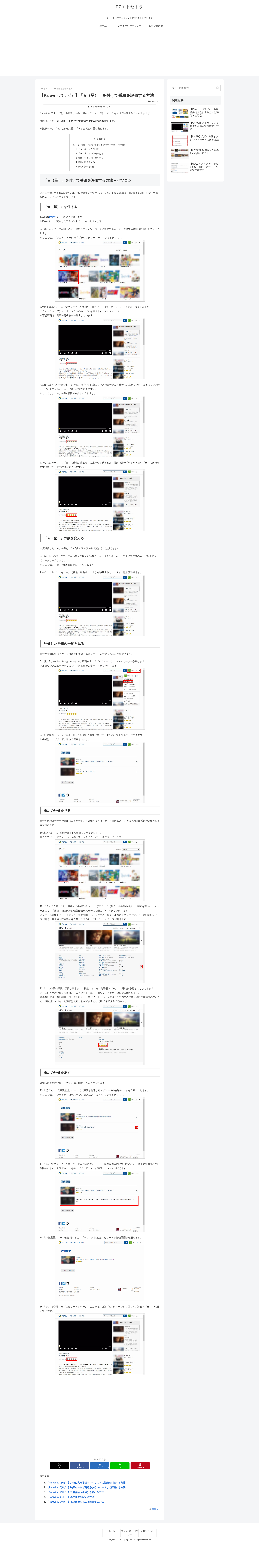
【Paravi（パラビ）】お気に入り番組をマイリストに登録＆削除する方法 (85, 1482)
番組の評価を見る (86, 162)
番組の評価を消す (86, 166)
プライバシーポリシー (129, 1533)
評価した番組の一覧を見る (90, 158)
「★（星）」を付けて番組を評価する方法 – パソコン (101, 145)
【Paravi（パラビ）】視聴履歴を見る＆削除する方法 (75, 1502)
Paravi (52, 217)
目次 (95, 139)
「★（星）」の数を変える (90, 153)
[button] (217, 88)
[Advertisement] (129, 55)
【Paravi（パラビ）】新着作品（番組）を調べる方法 (75, 1492)
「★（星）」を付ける (88, 149)
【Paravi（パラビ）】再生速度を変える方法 (70, 1497)
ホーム (112, 1531)
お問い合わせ (147, 1531)
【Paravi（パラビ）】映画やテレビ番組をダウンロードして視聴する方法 (85, 1487)
